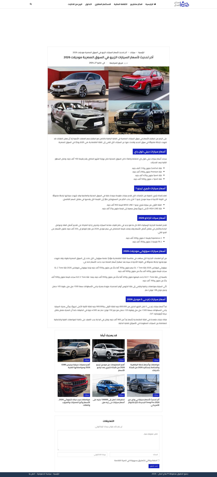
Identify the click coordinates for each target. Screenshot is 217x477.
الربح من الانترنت (75, 4)
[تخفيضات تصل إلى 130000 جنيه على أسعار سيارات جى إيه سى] (108, 385)
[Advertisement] (108, 27)
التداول (88, 4)
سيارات (156, 360)
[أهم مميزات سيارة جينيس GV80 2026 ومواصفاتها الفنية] (74, 350)
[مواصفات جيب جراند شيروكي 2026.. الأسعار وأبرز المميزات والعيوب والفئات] (74, 385)
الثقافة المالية (120, 4)
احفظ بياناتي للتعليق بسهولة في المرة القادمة (135, 460)
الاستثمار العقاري (103, 4)
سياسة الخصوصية (44, 474)
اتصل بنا (32, 474)
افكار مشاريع (136, 4)
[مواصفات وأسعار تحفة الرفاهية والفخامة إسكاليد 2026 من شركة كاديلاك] (143, 350)
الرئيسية (149, 4)
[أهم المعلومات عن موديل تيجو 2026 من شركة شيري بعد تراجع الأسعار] (108, 350)
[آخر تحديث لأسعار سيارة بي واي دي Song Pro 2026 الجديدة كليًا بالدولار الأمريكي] (143, 385)
